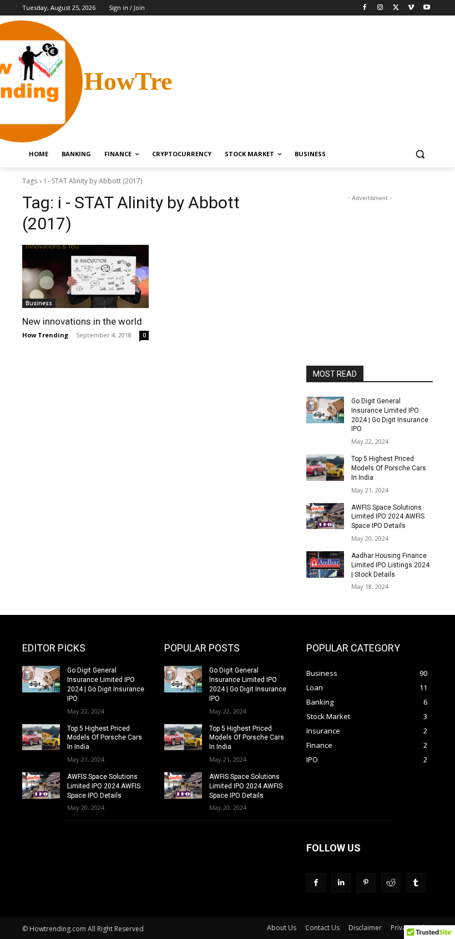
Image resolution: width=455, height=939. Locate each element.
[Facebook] (364, 8)
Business (39, 303)
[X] (396, 8)
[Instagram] (380, 8)
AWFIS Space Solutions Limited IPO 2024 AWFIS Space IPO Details (387, 517)
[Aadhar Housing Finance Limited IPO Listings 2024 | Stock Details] (325, 564)
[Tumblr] (416, 882)
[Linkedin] (341, 882)
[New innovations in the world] (85, 276)
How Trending (45, 335)
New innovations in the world (82, 321)
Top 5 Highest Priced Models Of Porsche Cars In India (388, 468)
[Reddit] (391, 882)
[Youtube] (426, 8)
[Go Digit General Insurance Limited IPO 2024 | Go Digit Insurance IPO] (325, 410)
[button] (420, 154)
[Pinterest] (366, 882)
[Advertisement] (303, 80)
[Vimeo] (411, 8)
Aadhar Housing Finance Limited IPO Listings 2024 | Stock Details (390, 565)
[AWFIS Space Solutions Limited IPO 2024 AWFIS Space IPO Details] (325, 516)
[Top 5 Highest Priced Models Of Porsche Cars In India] (325, 467)
